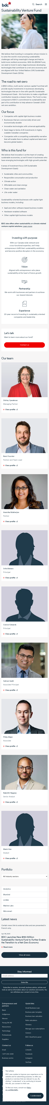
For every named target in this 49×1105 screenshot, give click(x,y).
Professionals (6, 1035)
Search (39, 4)
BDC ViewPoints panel (33, 1037)
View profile (10, 409)
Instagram (28, 1058)
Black (4, 1010)
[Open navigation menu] (46, 4)
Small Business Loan (32, 1008)
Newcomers (6, 1027)
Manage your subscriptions (35, 1029)
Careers (28, 1033)
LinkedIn (28, 1050)
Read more (8, 947)
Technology (6, 1031)
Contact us (24, 345)
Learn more (27, 226)
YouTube (28, 1062)
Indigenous (6, 1014)
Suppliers (5, 1039)
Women (5, 1018)
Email (4, 1050)
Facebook (28, 1054)
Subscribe (24, 982)
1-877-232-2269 (7, 1054)
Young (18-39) (7, 1023)
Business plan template (33, 1012)
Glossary (28, 1024)
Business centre (7, 1058)
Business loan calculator (33, 1016)
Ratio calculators (31, 1020)
